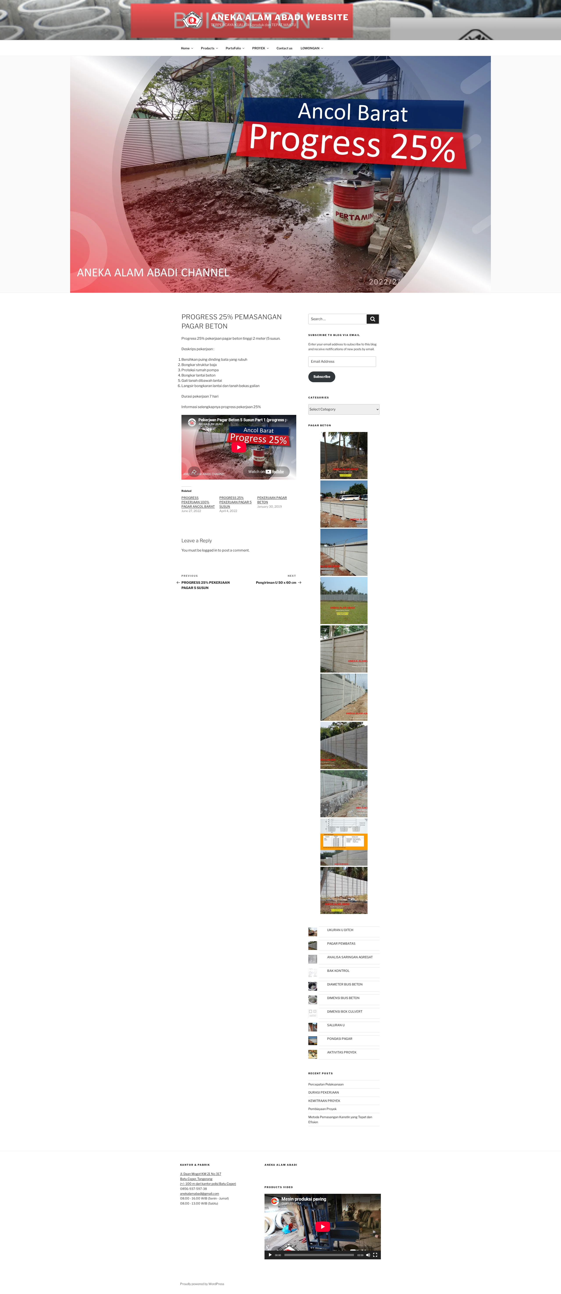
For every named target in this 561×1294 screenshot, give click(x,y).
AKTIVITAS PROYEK (342, 1052)
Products (207, 48)
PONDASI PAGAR (339, 1039)
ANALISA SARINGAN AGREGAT (350, 957)
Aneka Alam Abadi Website (280, 17)
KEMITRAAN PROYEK (324, 1101)
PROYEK (258, 48)
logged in (209, 550)
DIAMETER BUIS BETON (345, 984)
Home (185, 48)
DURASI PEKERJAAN (323, 1092)
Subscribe (321, 377)
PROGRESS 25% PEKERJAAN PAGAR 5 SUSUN (235, 502)
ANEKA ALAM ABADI (281, 1164)
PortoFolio (233, 48)
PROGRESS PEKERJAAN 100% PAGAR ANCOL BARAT (198, 502)
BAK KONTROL (338, 971)
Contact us (284, 48)
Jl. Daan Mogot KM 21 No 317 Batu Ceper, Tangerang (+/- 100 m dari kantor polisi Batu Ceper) (208, 1178)
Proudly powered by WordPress (202, 1284)
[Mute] (368, 1255)
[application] (323, 1226)
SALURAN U (336, 1025)
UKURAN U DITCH (340, 930)
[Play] (270, 1255)
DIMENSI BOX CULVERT (344, 1011)
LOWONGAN (310, 48)
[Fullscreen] (375, 1255)
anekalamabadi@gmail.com (199, 1193)
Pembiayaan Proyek (322, 1109)
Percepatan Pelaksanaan (326, 1084)
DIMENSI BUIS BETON (343, 998)
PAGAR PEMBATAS (341, 943)
